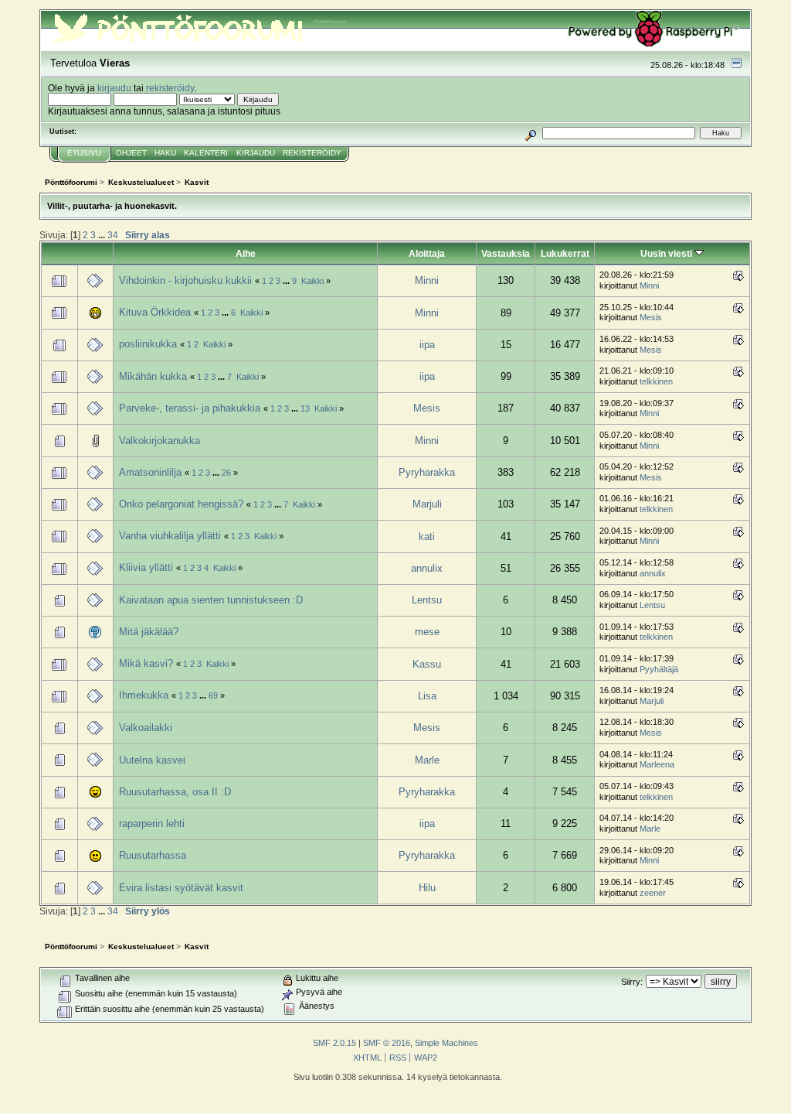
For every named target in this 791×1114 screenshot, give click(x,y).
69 (213, 695)
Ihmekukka (143, 695)
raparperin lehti (152, 823)
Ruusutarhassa (152, 855)
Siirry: (632, 981)
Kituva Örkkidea (155, 312)
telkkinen (656, 381)
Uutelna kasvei (152, 760)
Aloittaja (427, 253)
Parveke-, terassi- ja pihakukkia (189, 408)
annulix (427, 568)
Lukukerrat (565, 253)
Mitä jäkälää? (148, 631)
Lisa (427, 696)
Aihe (246, 253)
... (102, 235)
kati (427, 536)
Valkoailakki (145, 727)
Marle (427, 760)
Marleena (657, 764)
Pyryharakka (427, 472)
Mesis (651, 317)
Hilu (427, 888)
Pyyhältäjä (659, 669)
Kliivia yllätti (146, 567)
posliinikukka (148, 344)
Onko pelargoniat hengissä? (181, 504)
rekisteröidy (170, 88)
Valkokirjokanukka (159, 440)
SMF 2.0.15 (334, 1042)
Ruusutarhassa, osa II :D (175, 792)
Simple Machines (446, 1042)
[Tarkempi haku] (531, 132)
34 (112, 235)
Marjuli (427, 504)
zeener (653, 892)
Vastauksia (505, 253)
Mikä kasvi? (146, 663)
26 (226, 472)
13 (305, 408)
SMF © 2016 (386, 1042)
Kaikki (312, 280)
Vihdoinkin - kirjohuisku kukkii (185, 280)
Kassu (426, 664)
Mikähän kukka (153, 376)
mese (427, 631)
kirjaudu (114, 88)
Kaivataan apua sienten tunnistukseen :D (211, 600)
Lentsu (427, 600)
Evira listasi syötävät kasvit (181, 888)
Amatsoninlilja (150, 472)
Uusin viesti (667, 253)
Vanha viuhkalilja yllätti (170, 536)
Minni (427, 280)
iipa (427, 344)
